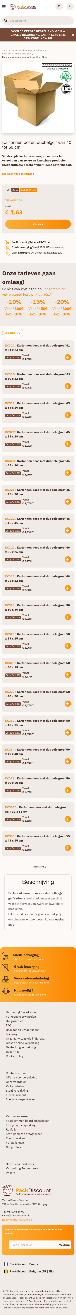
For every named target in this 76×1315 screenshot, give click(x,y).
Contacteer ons (16, 1073)
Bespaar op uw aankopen (22, 1030)
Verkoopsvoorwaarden (21, 1016)
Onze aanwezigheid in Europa (25, 1038)
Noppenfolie (14, 1147)
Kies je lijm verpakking (20, 1125)
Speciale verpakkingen (21, 1099)
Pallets (10, 1173)
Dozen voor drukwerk (20, 1164)
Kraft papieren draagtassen (24, 1134)
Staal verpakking (17, 1090)
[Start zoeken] (5, 20)
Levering (11, 1034)
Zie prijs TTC (12, 332)
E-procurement (16, 1095)
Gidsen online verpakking (22, 1043)
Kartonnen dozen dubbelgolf (16, 53)
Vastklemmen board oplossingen (27, 1120)
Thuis (5, 50)
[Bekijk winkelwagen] (70, 6)
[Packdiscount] (23, 6)
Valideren (64, 1245)
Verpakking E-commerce (22, 1168)
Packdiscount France (24, 1264)
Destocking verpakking (21, 1047)
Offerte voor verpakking (21, 1077)
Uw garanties (14, 1021)
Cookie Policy (15, 1056)
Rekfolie (11, 1129)
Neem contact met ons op (17, 1219)
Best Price (13, 1051)
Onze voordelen (16, 1082)
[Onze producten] (4, 6)
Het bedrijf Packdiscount (22, 1012)
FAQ (8, 1025)
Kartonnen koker (17, 1116)
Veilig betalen (15, 1086)
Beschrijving (39, 866)
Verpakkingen (15, 1142)
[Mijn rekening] (59, 6)
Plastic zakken (15, 1138)
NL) (51, 1271)
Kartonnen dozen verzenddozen (27, 50)
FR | (46, 1271)
